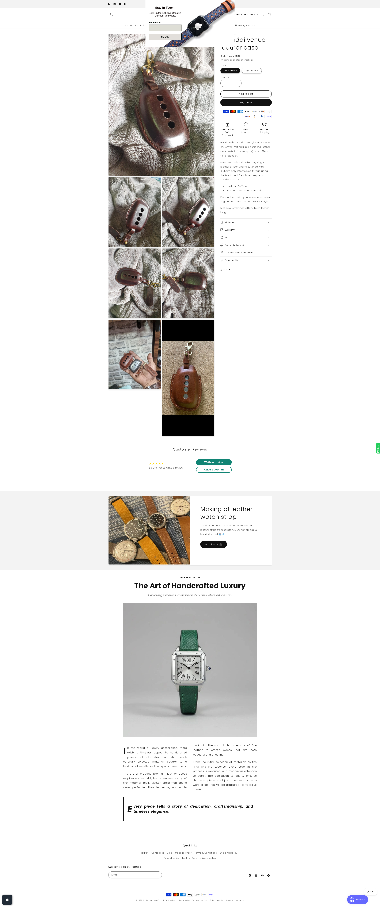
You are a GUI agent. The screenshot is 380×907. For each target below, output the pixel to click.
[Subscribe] (158, 875)
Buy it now (246, 102)
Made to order (183, 852)
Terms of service (200, 900)
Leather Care (189, 857)
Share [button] (226, 269)
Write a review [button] (213, 462)
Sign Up (165, 37)
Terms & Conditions (205, 852)
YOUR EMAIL (155, 22)
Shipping (225, 60)
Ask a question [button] (214, 469)
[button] (111, 14)
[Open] (7, 900)
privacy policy (208, 857)
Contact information (235, 900)
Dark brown (230, 70)
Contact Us (157, 852)
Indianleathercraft (151, 900)
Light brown (252, 70)
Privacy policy (184, 900)
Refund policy (171, 857)
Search (145, 852)
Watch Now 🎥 (213, 544)
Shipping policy (228, 852)
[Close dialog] (231, 2)
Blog (169, 852)
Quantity (224, 77)
